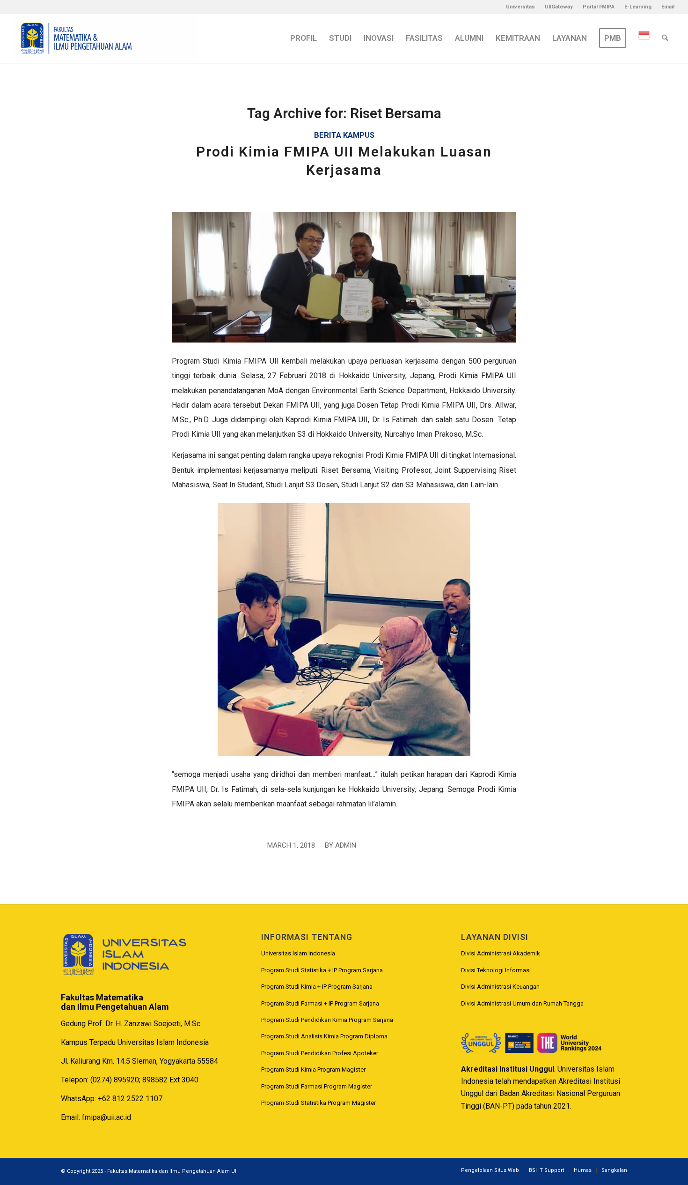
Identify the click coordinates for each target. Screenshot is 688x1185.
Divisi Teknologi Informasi (496, 970)
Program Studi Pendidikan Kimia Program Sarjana (327, 1019)
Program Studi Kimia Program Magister (313, 1069)
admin (345, 845)
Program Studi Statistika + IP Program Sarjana (322, 970)
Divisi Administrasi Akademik (500, 953)
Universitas (520, 7)
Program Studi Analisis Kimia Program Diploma (324, 1036)
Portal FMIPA (599, 7)
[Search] (665, 38)
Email (667, 7)
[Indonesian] (644, 38)
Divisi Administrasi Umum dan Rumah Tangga (522, 1003)
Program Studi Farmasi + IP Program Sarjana (320, 1003)
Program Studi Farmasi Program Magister (316, 1086)
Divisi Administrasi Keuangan (500, 986)
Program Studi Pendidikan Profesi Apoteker (319, 1053)
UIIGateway (559, 7)
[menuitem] (520, 7)
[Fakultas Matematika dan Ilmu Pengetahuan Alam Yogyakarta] (106, 38)
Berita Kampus (344, 135)
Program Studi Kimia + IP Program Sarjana (317, 986)
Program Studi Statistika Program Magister (318, 1102)
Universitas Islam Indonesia (298, 953)
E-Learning (637, 7)
